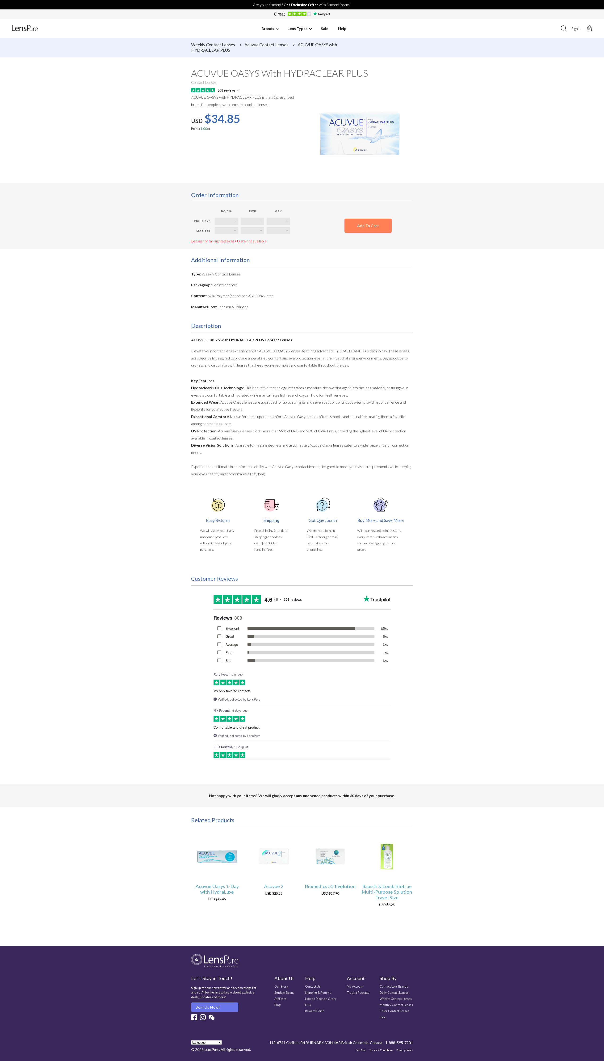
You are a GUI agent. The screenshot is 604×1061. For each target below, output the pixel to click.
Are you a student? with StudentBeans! (302, 4)
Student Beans (284, 992)
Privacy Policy (404, 1050)
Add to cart (368, 225)
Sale (324, 28)
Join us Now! (208, 1007)
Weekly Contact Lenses (213, 44)
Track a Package (358, 992)
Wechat (211, 1017)
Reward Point (314, 1011)
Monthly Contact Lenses (396, 1005)
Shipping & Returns (318, 992)
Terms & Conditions (381, 1050)
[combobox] (564, 28)
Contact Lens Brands (394, 986)
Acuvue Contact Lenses (266, 44)
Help (342, 28)
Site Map (361, 1050)
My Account (355, 986)
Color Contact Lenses (394, 1011)
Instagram (203, 1017)
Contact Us (312, 986)
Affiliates (280, 999)
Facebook (194, 1017)
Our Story (281, 986)
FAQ (308, 1005)
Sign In (576, 28)
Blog (277, 1005)
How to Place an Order (320, 999)
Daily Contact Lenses (394, 992)
